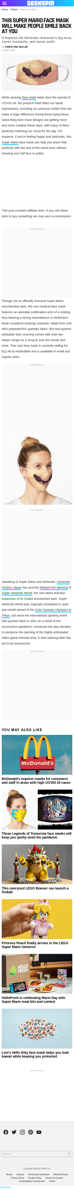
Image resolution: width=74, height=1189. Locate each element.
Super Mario (10, 142)
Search (68, 1154)
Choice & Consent (54, 1178)
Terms (52, 1181)
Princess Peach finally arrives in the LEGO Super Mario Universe (35, 945)
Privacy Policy (17, 1178)
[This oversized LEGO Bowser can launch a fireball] (37, 864)
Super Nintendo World (17, 593)
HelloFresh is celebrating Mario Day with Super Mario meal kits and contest (33, 999)
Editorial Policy (60, 1174)
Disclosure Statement (38, 1174)
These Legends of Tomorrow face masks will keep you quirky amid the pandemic (37, 835)
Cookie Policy (34, 1178)
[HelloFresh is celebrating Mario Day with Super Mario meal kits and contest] (37, 974)
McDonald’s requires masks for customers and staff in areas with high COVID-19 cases (36, 780)
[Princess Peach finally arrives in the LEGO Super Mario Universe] (37, 919)
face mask (29, 97)
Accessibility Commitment (32, 1181)
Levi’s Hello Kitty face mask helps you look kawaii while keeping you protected (35, 1054)
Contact (20, 1174)
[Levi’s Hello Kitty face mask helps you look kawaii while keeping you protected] (37, 1029)
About (9, 1174)
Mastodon (5, 1187)
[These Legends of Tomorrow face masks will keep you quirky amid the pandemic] (37, 810)
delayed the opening (54, 587)
